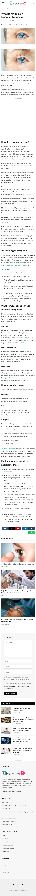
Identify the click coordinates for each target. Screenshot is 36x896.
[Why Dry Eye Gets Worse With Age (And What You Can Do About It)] (6, 730)
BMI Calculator (6, 836)
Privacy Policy (16, 686)
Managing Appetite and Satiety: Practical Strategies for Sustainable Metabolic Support (23, 719)
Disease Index (6, 863)
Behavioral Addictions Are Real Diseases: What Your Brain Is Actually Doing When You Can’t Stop (23, 739)
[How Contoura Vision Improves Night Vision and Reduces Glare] (18, 607)
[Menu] (3, 3)
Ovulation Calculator (7, 839)
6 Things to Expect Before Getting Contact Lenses (18, 564)
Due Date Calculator (7, 845)
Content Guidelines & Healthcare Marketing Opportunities (18, 812)
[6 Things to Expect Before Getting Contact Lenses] (18, 552)
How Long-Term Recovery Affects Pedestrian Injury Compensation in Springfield (22, 750)
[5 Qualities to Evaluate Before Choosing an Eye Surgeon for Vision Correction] (18, 579)
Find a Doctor (5, 851)
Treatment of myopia (8, 449)
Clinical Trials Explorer (8, 848)
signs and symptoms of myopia (15, 265)
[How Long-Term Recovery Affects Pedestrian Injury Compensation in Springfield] (6, 751)
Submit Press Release (8, 809)
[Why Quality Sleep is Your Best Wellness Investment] (6, 710)
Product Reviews (6, 815)
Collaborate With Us (7, 802)
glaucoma (9, 380)
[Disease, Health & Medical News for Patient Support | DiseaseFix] (18, 3)
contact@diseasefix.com (14, 791)
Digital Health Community (9, 821)
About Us (4, 866)
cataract (24, 340)
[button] (5, 528)
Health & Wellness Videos (9, 818)
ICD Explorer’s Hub (7, 824)
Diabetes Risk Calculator (9, 842)
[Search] (33, 3)
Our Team (4, 869)
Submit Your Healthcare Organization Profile (14, 806)
